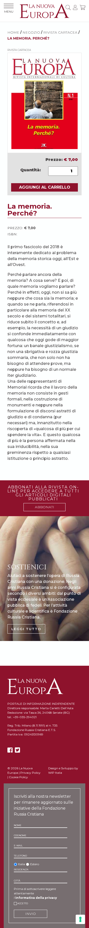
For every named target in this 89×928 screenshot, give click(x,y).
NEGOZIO (31, 32)
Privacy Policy (30, 772)
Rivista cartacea (60, 32)
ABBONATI (44, 507)
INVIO (30, 914)
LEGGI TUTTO (26, 629)
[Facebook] (10, 750)
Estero (34, 864)
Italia (21, 864)
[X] (17, 750)
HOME (13, 32)
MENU (8, 11)
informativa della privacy (36, 898)
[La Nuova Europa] (44, 10)
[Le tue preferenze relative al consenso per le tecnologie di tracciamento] (80, 919)
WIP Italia (55, 772)
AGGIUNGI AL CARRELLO (44, 187)
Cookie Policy (18, 777)
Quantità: (30, 170)
